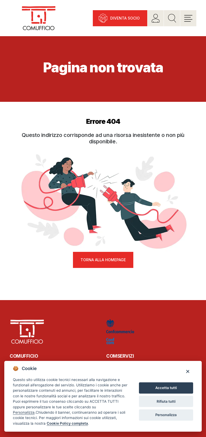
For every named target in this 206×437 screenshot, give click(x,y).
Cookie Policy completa (67, 423)
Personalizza (166, 415)
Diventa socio (125, 18)
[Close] (187, 371)
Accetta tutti (166, 388)
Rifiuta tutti (166, 401)
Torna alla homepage (103, 259)
